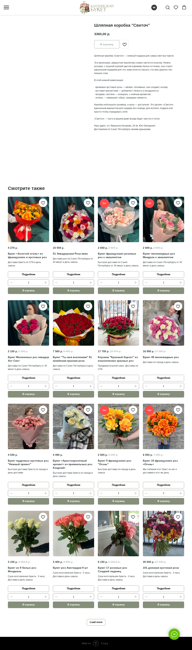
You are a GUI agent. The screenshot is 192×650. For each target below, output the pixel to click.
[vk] (154, 9)
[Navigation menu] (6, 7)
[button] (167, 7)
